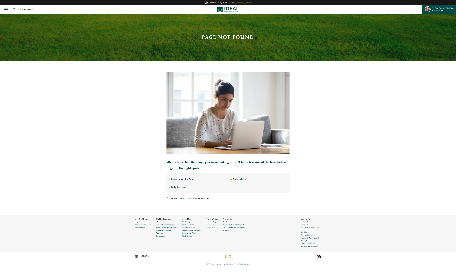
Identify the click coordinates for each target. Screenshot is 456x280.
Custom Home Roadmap (165, 225)
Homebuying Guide (189, 233)
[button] (14, 9)
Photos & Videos (212, 219)
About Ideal (186, 219)
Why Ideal (159, 222)
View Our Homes (141, 219)
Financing (159, 233)
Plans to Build (240, 179)
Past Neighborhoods (308, 235)
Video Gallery (211, 225)
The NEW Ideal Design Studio (166, 228)
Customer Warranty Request (233, 225)
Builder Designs (244, 264)
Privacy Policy (306, 241)
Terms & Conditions (308, 244)
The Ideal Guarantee (163, 230)
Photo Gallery (211, 222)
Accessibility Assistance (309, 247)
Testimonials (160, 236)
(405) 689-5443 (312, 228)
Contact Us (184, 198)
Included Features (188, 228)
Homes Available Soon (182, 179)
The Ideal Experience (163, 219)
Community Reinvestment (191, 230)
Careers (226, 230)
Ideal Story (186, 222)
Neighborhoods (179, 187)
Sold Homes (305, 232)
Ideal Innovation (188, 225)
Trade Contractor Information (234, 228)
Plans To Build (140, 228)
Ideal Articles (187, 236)
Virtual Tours (210, 228)
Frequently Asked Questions (311, 238)
